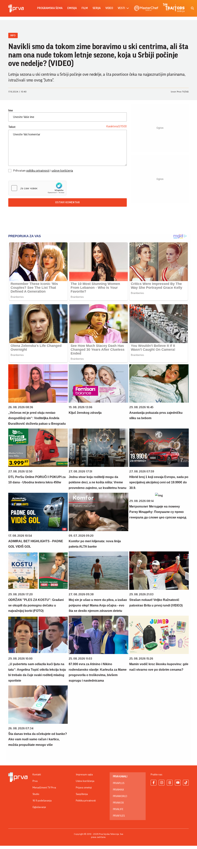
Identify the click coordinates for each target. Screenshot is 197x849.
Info (13, 35)
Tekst (12, 126)
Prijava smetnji (84, 787)
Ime (10, 110)
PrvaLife (118, 809)
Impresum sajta (84, 774)
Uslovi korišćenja (85, 781)
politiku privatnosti (37, 170)
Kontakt (37, 774)
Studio (36, 794)
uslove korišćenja (62, 170)
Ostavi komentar (67, 202)
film (85, 8)
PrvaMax (118, 789)
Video (109, 8)
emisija (72, 8)
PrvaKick (118, 802)
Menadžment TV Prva (44, 787)
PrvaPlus (118, 783)
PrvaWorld (120, 796)
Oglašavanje (39, 807)
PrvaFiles (119, 815)
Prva (35, 781)
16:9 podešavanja (42, 800)
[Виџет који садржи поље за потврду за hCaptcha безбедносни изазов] (37, 188)
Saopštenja (82, 794)
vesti (121, 8)
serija (97, 8)
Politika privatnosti (86, 800)
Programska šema (50, 8)
